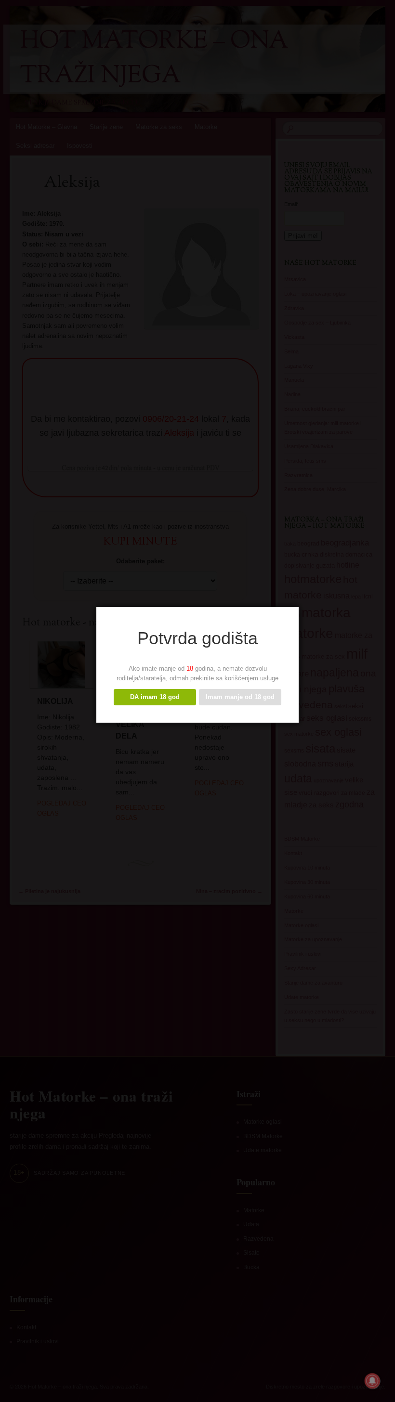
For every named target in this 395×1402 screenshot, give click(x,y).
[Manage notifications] (372, 1381)
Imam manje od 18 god (240, 697)
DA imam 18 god (155, 697)
